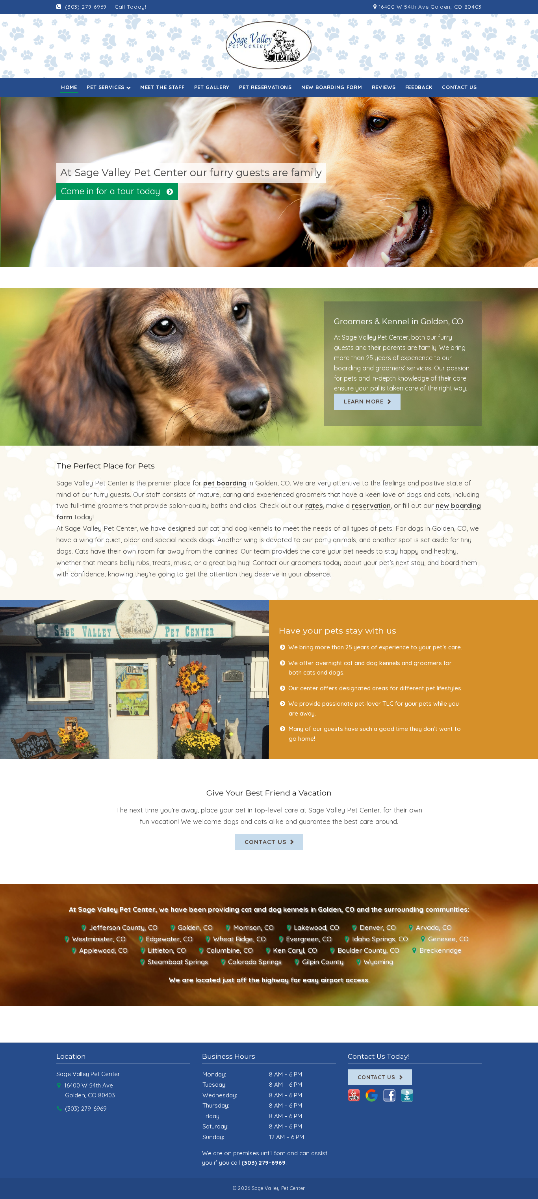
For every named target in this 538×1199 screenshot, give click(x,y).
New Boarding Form (331, 87)
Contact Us (459, 87)
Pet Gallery (212, 87)
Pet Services (105, 87)
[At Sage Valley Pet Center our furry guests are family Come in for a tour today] (269, 261)
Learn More (364, 401)
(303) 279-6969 (85, 6)
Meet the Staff (162, 87)
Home (69, 87)
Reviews (384, 87)
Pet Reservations (265, 87)
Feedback (418, 87)
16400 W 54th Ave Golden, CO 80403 (429, 6)
